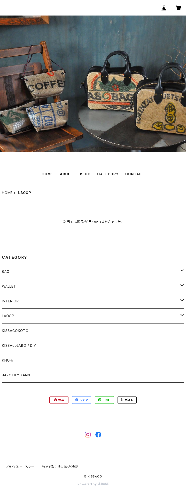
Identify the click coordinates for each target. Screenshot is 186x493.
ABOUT (66, 174)
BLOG (85, 174)
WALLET (9, 286)
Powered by (88, 484)
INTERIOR (10, 301)
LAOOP (8, 316)
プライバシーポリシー (20, 467)
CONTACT (134, 174)
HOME (47, 174)
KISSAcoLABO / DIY (19, 345)
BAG (5, 271)
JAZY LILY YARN (16, 375)
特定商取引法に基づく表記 (60, 467)
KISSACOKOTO (15, 331)
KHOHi (7, 360)
